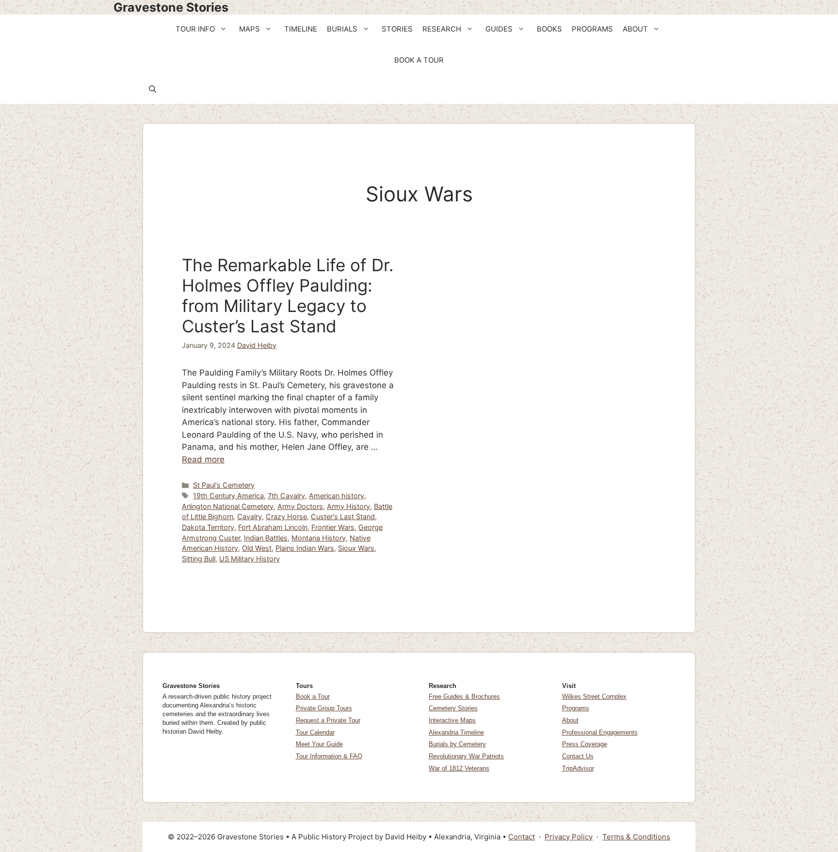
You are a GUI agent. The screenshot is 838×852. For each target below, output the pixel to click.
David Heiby (256, 345)
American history (336, 496)
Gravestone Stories (170, 7)
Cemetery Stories (453, 708)
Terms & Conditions (636, 836)
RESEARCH (441, 29)
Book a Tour (313, 696)
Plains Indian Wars (304, 548)
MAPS (249, 29)
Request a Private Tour (328, 720)
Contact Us (578, 756)
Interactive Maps (452, 720)
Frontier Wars (333, 527)
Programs (575, 708)
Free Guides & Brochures (464, 696)
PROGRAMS (592, 29)
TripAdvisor (578, 768)
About (570, 720)
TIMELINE (300, 29)
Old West (257, 548)
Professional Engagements (600, 732)
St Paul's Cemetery (224, 485)
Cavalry (249, 516)
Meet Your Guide (319, 744)
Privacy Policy (569, 836)
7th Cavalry (286, 496)
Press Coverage (584, 744)
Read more (203, 459)
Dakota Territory (208, 527)
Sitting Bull (198, 559)
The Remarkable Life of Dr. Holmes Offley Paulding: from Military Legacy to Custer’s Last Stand (288, 295)
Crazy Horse (286, 516)
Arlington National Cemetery (228, 506)
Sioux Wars (356, 548)
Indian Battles (266, 538)
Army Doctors (300, 506)
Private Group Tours (324, 708)
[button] (224, 29)
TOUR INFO (195, 29)
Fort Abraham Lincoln (272, 527)
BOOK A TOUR (419, 60)
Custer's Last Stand (343, 516)
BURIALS (342, 29)
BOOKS (549, 29)
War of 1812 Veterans (459, 768)
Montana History (318, 538)
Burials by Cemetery (457, 744)
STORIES (397, 29)
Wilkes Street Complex (594, 696)
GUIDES (499, 29)
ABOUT (635, 29)
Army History (348, 506)
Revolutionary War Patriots (466, 756)
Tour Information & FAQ (329, 756)
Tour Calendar (315, 732)
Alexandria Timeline (456, 732)
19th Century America (228, 496)
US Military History (249, 559)
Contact (521, 836)
